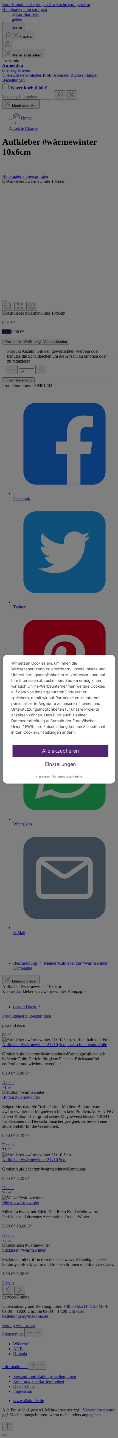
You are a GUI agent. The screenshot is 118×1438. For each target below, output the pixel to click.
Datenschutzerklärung (67, 776)
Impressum (43, 776)
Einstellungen (60, 764)
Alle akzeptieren (60, 751)
